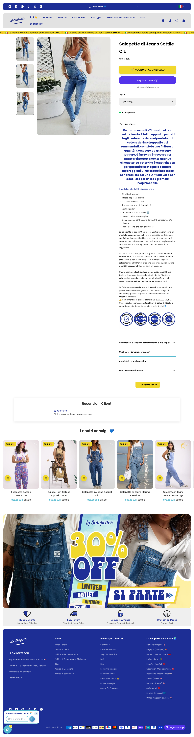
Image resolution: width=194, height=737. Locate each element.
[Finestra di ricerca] (163, 21)
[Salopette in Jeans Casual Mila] (97, 464)
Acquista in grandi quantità (132, 361)
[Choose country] (181, 6)
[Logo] (17, 20)
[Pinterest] (22, 6)
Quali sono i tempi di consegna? (134, 352)
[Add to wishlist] (35, 444)
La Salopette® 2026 (53, 727)
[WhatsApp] (41, 6)
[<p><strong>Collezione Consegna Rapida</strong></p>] (97, 6)
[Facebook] (16, 6)
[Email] (35, 6)
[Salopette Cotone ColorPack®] (21, 464)
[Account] (170, 21)
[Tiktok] (28, 6)
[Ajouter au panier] (8, 478)
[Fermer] (44, 664)
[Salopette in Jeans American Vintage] (173, 464)
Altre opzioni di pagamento (148, 87)
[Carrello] (183, 21)
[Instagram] (10, 6)
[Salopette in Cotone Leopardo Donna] (59, 464)
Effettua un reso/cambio (131, 370)
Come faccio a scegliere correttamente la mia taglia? (144, 342)
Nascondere (129, 124)
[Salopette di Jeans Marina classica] (135, 464)
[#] (97, 561)
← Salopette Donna (147, 384)
